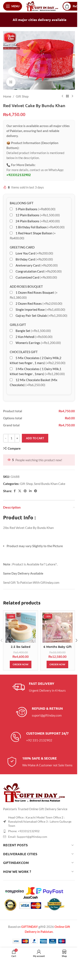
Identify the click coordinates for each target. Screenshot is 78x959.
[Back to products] (67, 96)
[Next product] (72, 96)
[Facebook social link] (14, 491)
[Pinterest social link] (25, 491)
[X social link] (19, 491)
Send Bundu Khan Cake (49, 484)
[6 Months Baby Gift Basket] (57, 628)
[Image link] (34, 792)
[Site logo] (42, 6)
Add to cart (35, 438)
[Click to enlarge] (11, 82)
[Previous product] (62, 96)
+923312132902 (18, 175)
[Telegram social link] (35, 491)
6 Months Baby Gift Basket (57, 649)
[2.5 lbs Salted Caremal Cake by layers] (20, 628)
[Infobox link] (39, 687)
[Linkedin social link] (30, 491)
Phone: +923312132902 (24, 831)
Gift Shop (22, 96)
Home (7, 96)
